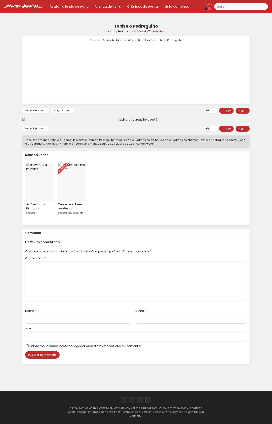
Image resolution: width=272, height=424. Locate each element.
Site (28, 328)
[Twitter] (132, 400)
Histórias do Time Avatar (148, 31)
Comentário (35, 258)
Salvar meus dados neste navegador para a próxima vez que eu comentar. (86, 346)
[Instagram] (140, 400)
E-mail (141, 311)
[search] (265, 6)
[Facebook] (124, 400)
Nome (30, 311)
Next (242, 111)
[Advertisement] (136, 72)
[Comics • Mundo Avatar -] (23, 10)
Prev (227, 111)
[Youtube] (148, 400)
